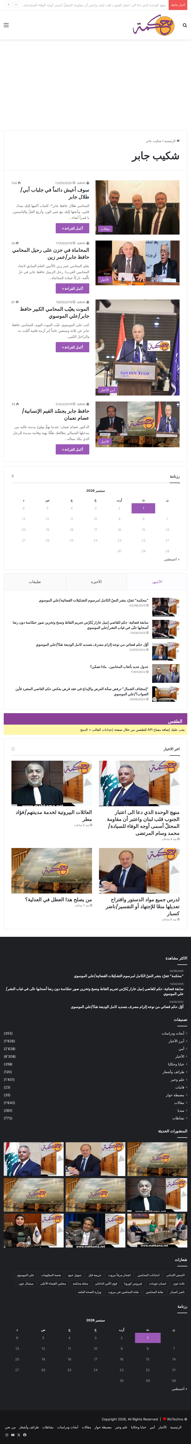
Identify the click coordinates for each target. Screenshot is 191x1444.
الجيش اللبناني (175, 1275)
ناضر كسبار (177, 1292)
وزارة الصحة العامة (89, 1292)
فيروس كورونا (133, 1283)
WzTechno (175, 1419)
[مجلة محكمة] (154, 25)
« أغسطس (172, 559)
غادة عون (179, 1283)
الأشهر (157, 581)
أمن (181, 1049)
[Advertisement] (95, 92)
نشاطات (178, 1118)
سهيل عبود (74, 1275)
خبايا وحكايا (176, 1064)
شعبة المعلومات (51, 1275)
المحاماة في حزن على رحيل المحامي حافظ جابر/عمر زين (50, 253)
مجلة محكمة (80, 1283)
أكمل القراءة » (72, 228)
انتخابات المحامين (148, 1275)
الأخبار (179, 1056)
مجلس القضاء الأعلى (53, 1283)
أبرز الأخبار (176, 1041)
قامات (179, 1087)
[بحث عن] (184, 26)
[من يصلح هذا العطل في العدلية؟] (51, 871)
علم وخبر (177, 1080)
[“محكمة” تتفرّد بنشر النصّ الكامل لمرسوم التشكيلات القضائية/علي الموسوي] (166, 607)
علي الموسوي (25, 1275)
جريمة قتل (94, 1275)
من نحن (10, 1427)
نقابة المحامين (154, 1292)
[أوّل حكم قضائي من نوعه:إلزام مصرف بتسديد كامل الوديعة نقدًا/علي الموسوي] (166, 651)
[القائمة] (6, 26)
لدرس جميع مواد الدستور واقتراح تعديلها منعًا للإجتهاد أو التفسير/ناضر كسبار (143, 906)
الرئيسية (170, 141)
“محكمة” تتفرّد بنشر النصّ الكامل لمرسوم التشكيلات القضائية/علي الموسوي (93, 600)
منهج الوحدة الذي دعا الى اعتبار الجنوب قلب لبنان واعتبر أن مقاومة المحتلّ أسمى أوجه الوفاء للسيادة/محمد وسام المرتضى (143, 823)
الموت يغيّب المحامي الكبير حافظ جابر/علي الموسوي (54, 312)
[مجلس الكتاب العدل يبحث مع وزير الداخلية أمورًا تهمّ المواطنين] (157, 1230)
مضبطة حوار (175, 1095)
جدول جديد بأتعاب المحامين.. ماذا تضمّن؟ (119, 666)
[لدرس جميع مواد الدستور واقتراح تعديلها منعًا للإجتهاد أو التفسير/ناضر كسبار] (139, 871)
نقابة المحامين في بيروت (123, 1292)
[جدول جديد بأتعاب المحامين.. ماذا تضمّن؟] (166, 673)
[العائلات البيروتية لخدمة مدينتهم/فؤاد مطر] (51, 783)
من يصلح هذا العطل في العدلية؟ (58, 899)
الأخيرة (96, 581)
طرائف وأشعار (173, 1072)
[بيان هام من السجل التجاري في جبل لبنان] (157, 1159)
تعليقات (35, 581)
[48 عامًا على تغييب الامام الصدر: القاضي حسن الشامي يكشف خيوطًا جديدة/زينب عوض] (96, 1230)
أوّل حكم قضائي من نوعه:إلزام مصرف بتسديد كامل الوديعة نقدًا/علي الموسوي (92, 644)
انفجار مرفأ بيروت (119, 1275)
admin (81, 183)
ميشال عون (26, 1283)
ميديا (181, 1110)
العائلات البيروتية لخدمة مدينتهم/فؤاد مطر (137, 5)
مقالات (179, 1103)
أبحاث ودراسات (173, 1033)
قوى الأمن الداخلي (106, 1283)
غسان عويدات (157, 1283)
